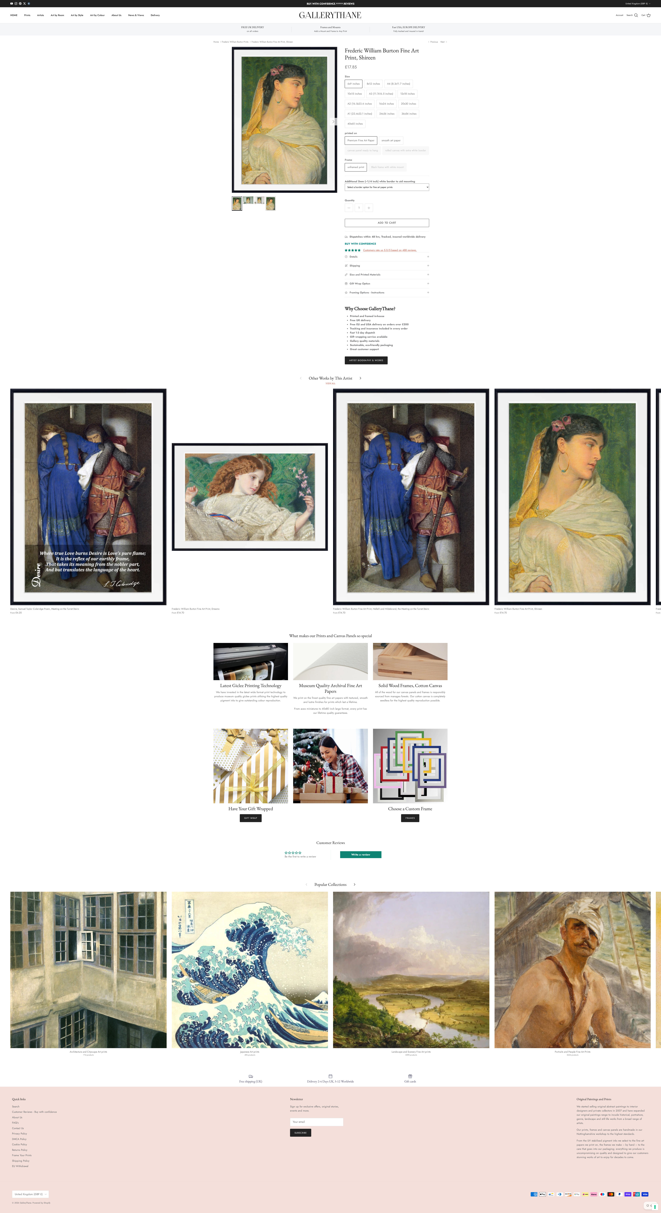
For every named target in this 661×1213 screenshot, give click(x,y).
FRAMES (410, 818)
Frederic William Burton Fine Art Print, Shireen (272, 41)
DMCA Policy (19, 1139)
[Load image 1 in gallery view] (284, 120)
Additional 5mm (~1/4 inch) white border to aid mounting (380, 181)
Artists (40, 15)
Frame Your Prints (22, 1155)
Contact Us (18, 1128)
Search (15, 1106)
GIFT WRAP (250, 818)
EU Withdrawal (20, 1166)
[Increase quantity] (369, 208)
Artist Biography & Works (366, 360)
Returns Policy (19, 1150)
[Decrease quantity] (349, 208)
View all (330, 383)
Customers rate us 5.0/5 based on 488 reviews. (390, 250)
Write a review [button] (360, 855)
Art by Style (77, 15)
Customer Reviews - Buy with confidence (34, 1112)
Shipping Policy (20, 1161)
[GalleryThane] (331, 15)
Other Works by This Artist (330, 378)
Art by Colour (97, 15)
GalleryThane (25, 1202)
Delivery (155, 15)
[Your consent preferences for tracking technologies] (655, 1207)
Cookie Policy (19, 1144)
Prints (27, 15)
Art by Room (57, 15)
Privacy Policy (19, 1133)
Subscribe (301, 1132)
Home (216, 41)
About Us (116, 15)
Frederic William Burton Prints (235, 41)
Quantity (349, 200)
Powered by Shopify (41, 1202)
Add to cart (387, 223)
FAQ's (15, 1123)
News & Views (136, 15)
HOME (13, 15)
